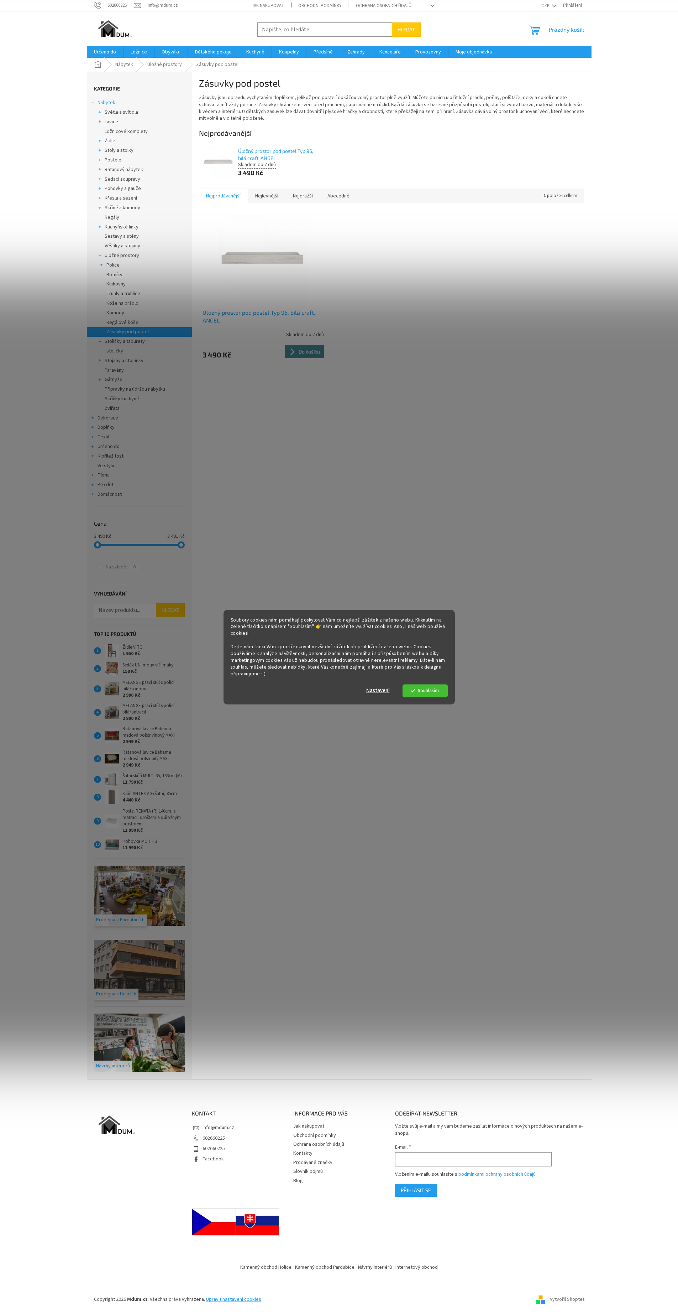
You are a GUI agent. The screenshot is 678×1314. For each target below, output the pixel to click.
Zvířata (112, 408)
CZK (546, 5)
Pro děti (106, 484)
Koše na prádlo (122, 303)
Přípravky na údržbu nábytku (135, 389)
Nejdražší (303, 196)
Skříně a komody (122, 207)
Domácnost (110, 494)
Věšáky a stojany (122, 245)
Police (113, 265)
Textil (103, 436)
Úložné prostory (122, 255)
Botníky (114, 274)
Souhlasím (428, 690)
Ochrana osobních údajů (383, 5)
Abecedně (338, 196)
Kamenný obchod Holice (265, 1267)
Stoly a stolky (119, 150)
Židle (110, 140)
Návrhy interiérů (375, 1267)
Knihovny (116, 284)
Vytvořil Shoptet (567, 1299)
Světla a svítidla (121, 112)
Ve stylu (106, 465)
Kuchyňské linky (121, 227)
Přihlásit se (416, 1190)
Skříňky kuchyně (122, 398)
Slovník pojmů (308, 1171)
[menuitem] (105, 52)
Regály (112, 217)
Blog (298, 1180)
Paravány (114, 370)
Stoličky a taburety (125, 341)
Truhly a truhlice (123, 293)
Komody (115, 312)
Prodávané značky (312, 1162)
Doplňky (106, 427)
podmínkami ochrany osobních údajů (497, 1174)
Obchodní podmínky (320, 5)
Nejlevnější (266, 196)
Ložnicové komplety (126, 131)
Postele (113, 160)
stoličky (114, 351)
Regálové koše (122, 322)
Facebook (213, 1159)
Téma (104, 475)
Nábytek (106, 102)
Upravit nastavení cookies (233, 1299)
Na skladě (121, 567)
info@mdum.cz (218, 1127)
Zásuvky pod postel (127, 331)
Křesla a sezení (121, 198)
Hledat (406, 29)
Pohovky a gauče (123, 188)
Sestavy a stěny (122, 236)
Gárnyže (113, 379)
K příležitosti (111, 456)
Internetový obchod (416, 1267)
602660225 (214, 1138)
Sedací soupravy (122, 179)
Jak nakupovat (268, 5)
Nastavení (378, 690)
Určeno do (109, 446)
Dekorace (108, 418)
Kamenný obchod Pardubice (324, 1267)
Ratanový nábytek (124, 169)
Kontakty (302, 1153)
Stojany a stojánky (124, 360)
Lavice (111, 121)
